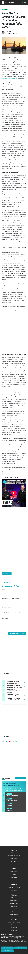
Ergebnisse (14, 906)
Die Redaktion (14, 853)
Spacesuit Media (14, 871)
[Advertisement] (14, 523)
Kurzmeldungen (14, 903)
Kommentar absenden (16, 633)
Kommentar (5, 618)
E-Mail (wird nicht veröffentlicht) (11, 598)
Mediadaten (14, 890)
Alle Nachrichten (14, 900)
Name (4, 589)
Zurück (7, 573)
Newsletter (16, 741)
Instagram (13, 741)
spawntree (14, 880)
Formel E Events (20, 778)
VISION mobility (14, 874)
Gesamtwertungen (14, 909)
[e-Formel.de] (8, 2)
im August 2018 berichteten (9, 78)
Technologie (14, 925)
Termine (14, 912)
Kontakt (14, 864)
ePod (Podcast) (14, 914)
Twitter (6, 741)
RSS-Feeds (14, 897)
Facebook (3, 741)
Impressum (14, 858)
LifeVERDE (14, 877)
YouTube (9, 741)
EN (22, 2)
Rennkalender (14, 930)
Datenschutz (14, 861)
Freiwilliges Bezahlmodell (14, 855)
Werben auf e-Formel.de (14, 887)
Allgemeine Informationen (14, 922)
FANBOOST (14, 927)
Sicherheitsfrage (6, 607)
